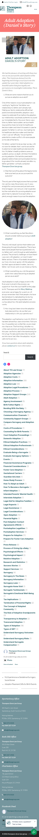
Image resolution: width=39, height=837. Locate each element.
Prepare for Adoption (13, 535)
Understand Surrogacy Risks (16, 639)
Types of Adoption (12, 626)
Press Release (10, 545)
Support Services (11, 569)
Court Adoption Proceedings (16, 435)
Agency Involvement (13, 401)
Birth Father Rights (12, 405)
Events (7, 459)
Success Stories (11, 566)
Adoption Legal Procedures (16, 387)
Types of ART (9, 629)
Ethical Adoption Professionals (17, 445)
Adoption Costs (11, 377)
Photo (9, 660)
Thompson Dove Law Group (20, 651)
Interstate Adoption (12, 498)
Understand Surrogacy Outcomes (18, 633)
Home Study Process (13, 480)
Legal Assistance (11, 508)
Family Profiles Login (10, 2)
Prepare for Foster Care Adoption (18, 539)
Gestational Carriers (13, 473)
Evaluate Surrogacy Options (16, 456)
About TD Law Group (13, 370)
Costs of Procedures (13, 428)
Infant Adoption (11, 491)
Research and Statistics (14, 562)
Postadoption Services (14, 532)
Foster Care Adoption (13, 470)
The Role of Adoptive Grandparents (19, 613)
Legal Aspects (10, 505)
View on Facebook (8, 664)
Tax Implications (11, 599)
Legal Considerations (13, 512)
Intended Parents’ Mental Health (18, 494)
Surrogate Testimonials (14, 590)
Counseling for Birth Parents (16, 432)
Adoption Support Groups (15, 394)
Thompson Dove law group (12, 166)
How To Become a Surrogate (16, 487)
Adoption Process (12, 391)
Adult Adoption (10, 398)
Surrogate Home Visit (13, 586)
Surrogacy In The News (14, 576)
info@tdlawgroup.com (11, 730)
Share (16, 664)
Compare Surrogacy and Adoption (19, 422)
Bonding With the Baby (14, 408)
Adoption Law (10, 384)
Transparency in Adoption (15, 619)
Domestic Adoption (12, 438)
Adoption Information (13, 380)
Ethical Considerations (14, 449)
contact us (11, 346)
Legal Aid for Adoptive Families (18, 501)
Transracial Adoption (13, 622)
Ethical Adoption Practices (15, 442)
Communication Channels (15, 415)
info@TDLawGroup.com (29, 2)
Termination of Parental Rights (17, 603)
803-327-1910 (9, 755)
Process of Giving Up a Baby (16, 548)
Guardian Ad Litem (12, 477)
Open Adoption (10, 515)
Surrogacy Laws (11, 583)
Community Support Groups (16, 419)
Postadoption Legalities (14, 528)
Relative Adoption (12, 559)
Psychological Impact (13, 555)
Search (6, 353)
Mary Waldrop (26, 289)
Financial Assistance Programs (17, 463)
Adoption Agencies (12, 374)
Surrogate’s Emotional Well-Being (19, 593)
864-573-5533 (9, 723)
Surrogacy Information (14, 579)
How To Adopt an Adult (14, 484)
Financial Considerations (15, 466)
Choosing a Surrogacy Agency (17, 412)
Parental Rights (10, 518)
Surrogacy (8, 573)
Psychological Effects (13, 552)
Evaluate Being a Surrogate (16, 452)
